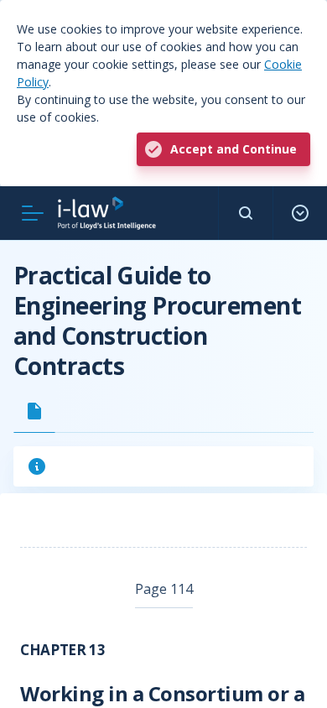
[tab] (34, 411)
